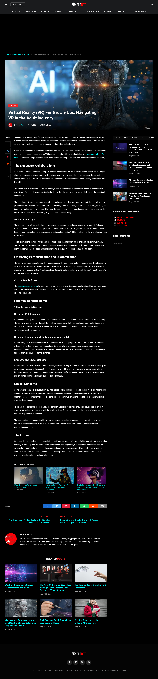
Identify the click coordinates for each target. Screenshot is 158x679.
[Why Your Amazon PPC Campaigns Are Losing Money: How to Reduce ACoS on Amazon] (120, 148)
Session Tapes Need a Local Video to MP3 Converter (88, 621)
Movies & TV (31, 11)
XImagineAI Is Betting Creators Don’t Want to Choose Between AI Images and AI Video (20, 623)
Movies (135, 138)
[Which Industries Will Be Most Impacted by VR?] (28, 475)
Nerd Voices (123, 11)
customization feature (27, 286)
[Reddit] (8, 163)
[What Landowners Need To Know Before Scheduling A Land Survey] (120, 196)
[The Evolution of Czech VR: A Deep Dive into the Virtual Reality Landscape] (60, 475)
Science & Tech (91, 11)
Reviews (150, 138)
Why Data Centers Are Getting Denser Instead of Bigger (19, 586)
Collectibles (73, 11)
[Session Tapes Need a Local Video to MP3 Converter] (91, 608)
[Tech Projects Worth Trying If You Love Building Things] (56, 608)
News (15, 11)
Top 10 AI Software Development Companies (90, 586)
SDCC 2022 (122, 226)
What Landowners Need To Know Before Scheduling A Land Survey (140, 195)
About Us (139, 11)
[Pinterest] (8, 157)
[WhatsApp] (8, 170)
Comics (45, 11)
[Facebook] (8, 144)
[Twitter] (8, 151)
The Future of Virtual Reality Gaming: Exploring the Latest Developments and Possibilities (91, 487)
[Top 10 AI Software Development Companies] (91, 573)
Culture (108, 11)
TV (142, 138)
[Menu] (6, 4)
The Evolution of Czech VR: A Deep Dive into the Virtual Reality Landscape (59, 487)
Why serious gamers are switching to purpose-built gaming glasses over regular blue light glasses (141, 166)
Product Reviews (125, 217)
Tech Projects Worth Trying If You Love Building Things (55, 621)
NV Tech (13, 106)
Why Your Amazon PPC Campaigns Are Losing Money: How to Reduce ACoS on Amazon (140, 148)
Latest (118, 138)
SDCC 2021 (122, 223)
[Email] (8, 176)
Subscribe (18, 4)
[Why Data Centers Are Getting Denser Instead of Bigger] (21, 573)
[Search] (152, 4)
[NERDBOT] (79, 4)
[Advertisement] (79, 34)
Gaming (58, 11)
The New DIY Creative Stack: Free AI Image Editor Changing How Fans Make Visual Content (55, 588)
